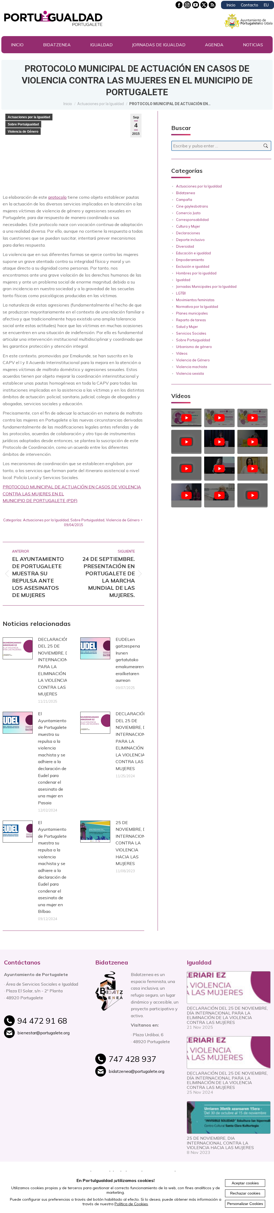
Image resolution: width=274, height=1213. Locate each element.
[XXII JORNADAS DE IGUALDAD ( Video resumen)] (252, 439)
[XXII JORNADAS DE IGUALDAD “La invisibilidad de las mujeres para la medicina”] (186, 442)
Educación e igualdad (193, 253)
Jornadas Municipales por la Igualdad (206, 286)
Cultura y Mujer (188, 226)
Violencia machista (191, 367)
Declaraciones (188, 233)
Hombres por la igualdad (196, 273)
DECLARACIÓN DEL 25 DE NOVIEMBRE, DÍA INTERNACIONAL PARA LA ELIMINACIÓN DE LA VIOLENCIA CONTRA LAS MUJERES (55, 667)
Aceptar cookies (245, 1183)
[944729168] (52, 1023)
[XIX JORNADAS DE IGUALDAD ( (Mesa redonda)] (252, 495)
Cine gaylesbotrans (192, 206)
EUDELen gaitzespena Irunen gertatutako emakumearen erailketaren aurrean (130, 660)
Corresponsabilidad (192, 219)
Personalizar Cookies (245, 1203)
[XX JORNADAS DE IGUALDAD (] (219, 492)
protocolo (57, 197)
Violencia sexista (190, 373)
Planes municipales (192, 313)
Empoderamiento (190, 260)
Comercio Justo (188, 213)
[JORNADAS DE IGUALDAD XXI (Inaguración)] (219, 466)
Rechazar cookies (245, 1193)
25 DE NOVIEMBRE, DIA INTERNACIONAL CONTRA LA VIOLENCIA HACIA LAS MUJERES (133, 843)
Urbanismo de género (194, 347)
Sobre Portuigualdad (23, 124)
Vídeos (182, 353)
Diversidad (185, 246)
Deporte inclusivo (190, 240)
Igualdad (183, 280)
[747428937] (143, 1062)
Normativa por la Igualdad (197, 306)
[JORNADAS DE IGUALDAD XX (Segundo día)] (252, 466)
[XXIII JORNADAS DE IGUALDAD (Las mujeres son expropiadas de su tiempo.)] (186, 418)
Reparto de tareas (191, 320)
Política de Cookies (131, 1203)
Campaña (184, 199)
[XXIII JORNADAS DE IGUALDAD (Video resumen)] (219, 418)
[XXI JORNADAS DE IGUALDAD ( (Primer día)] (186, 469)
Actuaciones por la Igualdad (29, 117)
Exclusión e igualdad (192, 266)
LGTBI (181, 293)
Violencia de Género (23, 131)
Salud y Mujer (187, 326)
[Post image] (18, 648)
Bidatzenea (185, 193)
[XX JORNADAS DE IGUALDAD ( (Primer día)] (186, 492)
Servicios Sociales (191, 333)
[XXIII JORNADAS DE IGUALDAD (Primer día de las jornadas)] (252, 418)
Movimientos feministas (195, 300)
